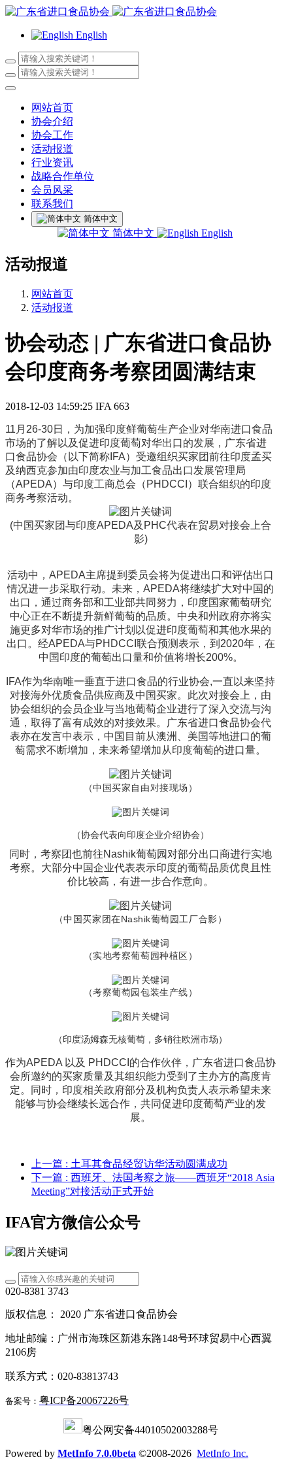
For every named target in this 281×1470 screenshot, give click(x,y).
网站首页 (52, 107)
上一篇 (129, 1163)
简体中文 (133, 233)
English (216, 233)
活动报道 (52, 307)
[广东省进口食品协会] (140, 12)
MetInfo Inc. (222, 1453)
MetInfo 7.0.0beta (97, 1453)
